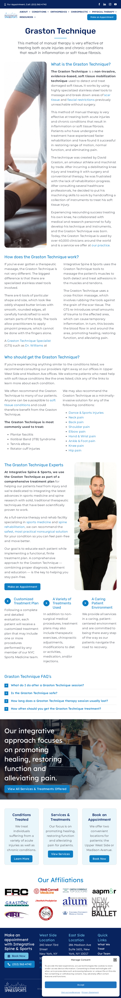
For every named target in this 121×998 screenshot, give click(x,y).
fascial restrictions (81, 100)
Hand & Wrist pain (82, 436)
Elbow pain (77, 431)
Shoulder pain (79, 427)
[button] (115, 959)
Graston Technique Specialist (28, 341)
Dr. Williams (34, 345)
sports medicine (38, 522)
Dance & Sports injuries (86, 412)
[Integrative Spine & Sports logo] (10, 13)
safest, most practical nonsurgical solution (36, 531)
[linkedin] (104, 4)
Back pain (76, 422)
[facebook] (99, 4)
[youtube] (115, 4)
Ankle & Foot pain (82, 441)
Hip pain (75, 450)
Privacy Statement (90, 992)
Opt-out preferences (70, 992)
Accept (80, 985)
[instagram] (110, 4)
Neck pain (76, 417)
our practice (101, 245)
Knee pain (76, 445)
